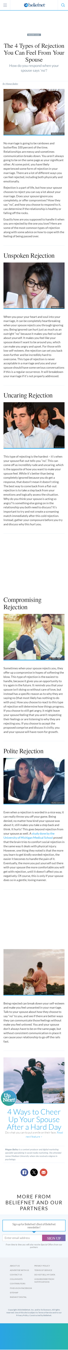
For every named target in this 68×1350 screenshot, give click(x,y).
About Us (15, 1265)
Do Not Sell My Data (44, 1274)
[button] (63, 5)
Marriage (34, 35)
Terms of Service (43, 1270)
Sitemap (14, 1292)
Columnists (16, 1279)
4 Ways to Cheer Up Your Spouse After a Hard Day (34, 1119)
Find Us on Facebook (21, 1288)
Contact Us (16, 1274)
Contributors (17, 1283)
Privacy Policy (42, 1265)
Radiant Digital (18, 1297)
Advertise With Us (19, 1270)
